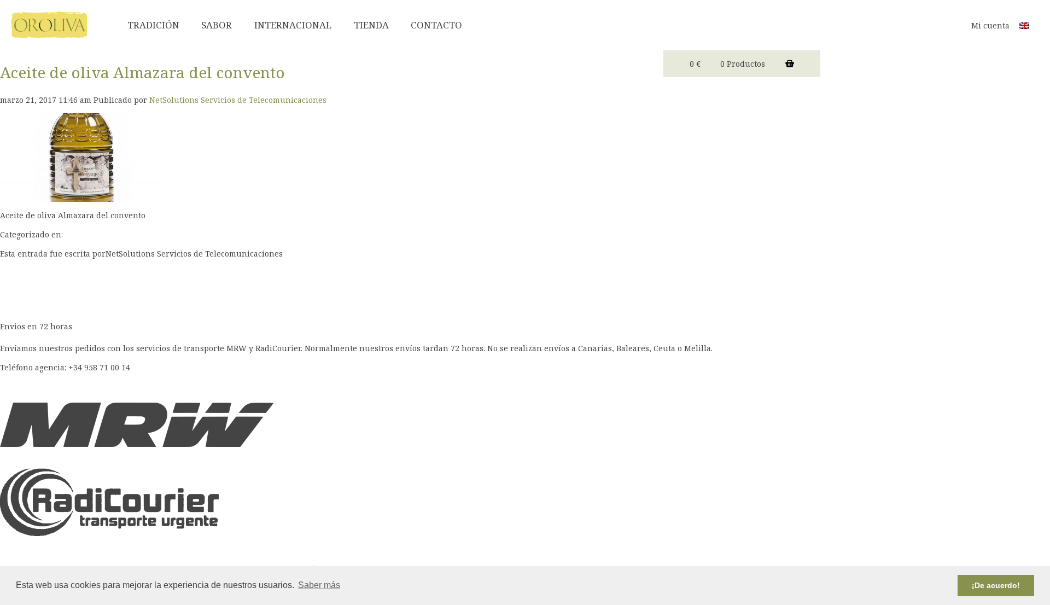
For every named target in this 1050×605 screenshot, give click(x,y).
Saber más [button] (319, 585)
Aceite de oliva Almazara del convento (142, 72)
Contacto (436, 25)
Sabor (216, 25)
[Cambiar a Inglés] (1024, 25)
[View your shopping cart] (789, 64)
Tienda (371, 25)
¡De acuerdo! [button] (996, 585)
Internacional (292, 25)
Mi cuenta (990, 25)
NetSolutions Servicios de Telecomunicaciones (237, 100)
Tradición (153, 25)
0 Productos (742, 64)
